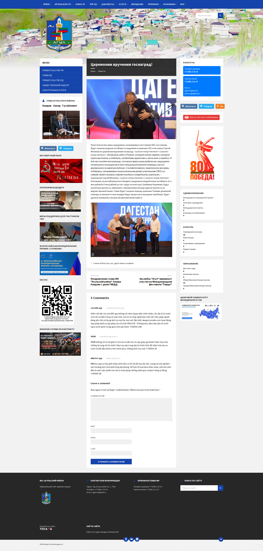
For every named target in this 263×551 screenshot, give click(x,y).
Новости (101, 71)
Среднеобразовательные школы (197, 285)
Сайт (93, 449)
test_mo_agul (112, 263)
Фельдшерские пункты (193, 208)
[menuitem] (46, 4)
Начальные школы (190, 274)
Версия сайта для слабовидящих (203, 117)
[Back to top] (221, 539)
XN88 (93, 336)
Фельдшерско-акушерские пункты (198, 197)
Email (93, 437)
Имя (93, 426)
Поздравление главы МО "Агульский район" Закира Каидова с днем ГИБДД (106, 281)
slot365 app (96, 308)
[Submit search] (220, 15)
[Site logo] (60, 53)
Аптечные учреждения (193, 202)
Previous (95, 275)
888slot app (96, 358)
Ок (222, 106)
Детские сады (189, 268)
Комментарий (98, 396)
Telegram (67, 148)
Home (93, 71)
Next (170, 275)
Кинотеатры (188, 237)
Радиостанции (189, 249)
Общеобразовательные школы (196, 280)
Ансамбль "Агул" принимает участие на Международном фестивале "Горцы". (155, 281)
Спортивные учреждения (194, 243)
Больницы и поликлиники (194, 213)
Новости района (127, 263)
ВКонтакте (50, 148)
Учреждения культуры (192, 232)
